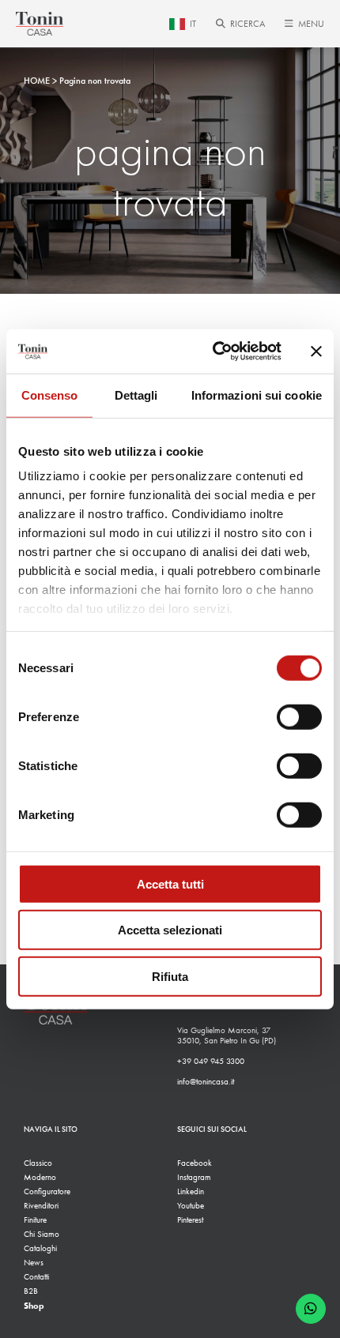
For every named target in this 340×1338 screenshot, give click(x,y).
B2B (31, 1291)
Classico (38, 1163)
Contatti (36, 1277)
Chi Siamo (41, 1234)
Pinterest (190, 1220)
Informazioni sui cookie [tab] (256, 394)
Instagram (194, 1177)
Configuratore (47, 1191)
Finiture (35, 1220)
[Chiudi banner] (316, 351)
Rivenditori (41, 1206)
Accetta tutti (170, 883)
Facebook (194, 1163)
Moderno (40, 1177)
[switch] (299, 716)
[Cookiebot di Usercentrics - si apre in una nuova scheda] (213, 351)
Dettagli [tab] (136, 394)
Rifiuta (170, 976)
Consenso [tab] (49, 394)
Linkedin (190, 1191)
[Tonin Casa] (39, 24)
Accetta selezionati (170, 930)
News (33, 1262)
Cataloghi (40, 1248)
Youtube (190, 1206)
